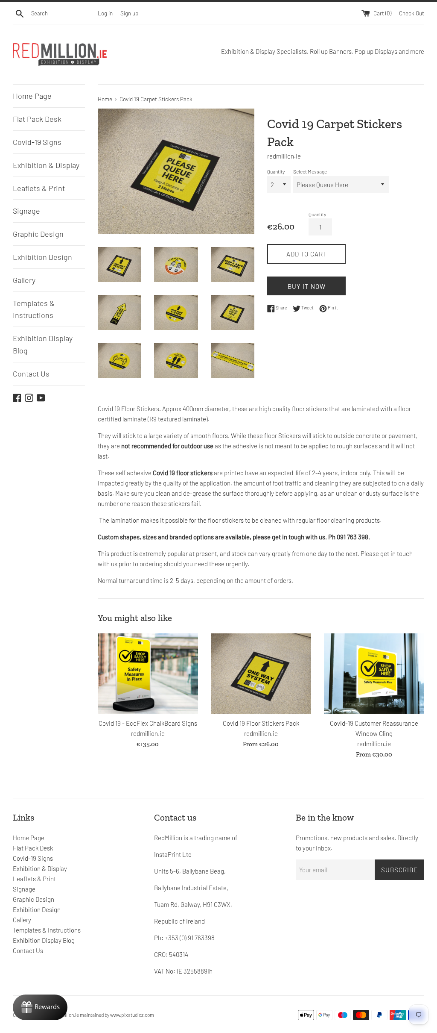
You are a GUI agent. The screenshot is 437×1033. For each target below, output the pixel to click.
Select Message (310, 171)
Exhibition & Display (46, 165)
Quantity (276, 171)
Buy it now (307, 286)
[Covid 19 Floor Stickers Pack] (261, 673)
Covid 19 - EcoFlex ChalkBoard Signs (148, 723)
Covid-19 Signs (37, 142)
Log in (105, 13)
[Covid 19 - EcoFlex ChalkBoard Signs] (148, 673)
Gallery (24, 280)
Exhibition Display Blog (43, 344)
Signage (26, 210)
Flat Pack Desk (37, 119)
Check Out (411, 13)
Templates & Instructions (34, 309)
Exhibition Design (42, 257)
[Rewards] (40, 1007)
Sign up (129, 13)
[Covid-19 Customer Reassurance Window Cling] (374, 673)
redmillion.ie (65, 1015)
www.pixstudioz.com (132, 1015)
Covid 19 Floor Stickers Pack (261, 723)
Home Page (32, 95)
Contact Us (31, 373)
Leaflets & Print (39, 188)
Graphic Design (38, 233)
